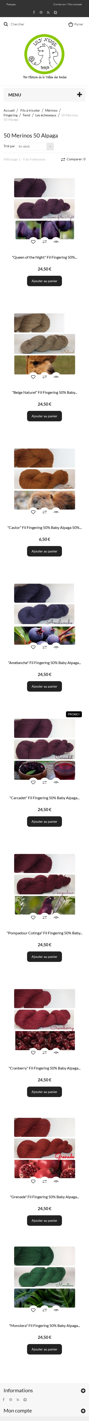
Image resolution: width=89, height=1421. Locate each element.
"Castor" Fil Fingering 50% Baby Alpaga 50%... (44, 527)
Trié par (9, 146)
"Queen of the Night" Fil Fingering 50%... (44, 257)
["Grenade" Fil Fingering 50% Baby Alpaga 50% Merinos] (44, 1148)
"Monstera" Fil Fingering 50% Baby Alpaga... (44, 1325)
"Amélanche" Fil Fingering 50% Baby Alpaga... (44, 662)
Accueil (9, 110)
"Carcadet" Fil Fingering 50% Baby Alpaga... (44, 797)
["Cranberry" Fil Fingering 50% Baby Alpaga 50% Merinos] (44, 1019)
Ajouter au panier (44, 281)
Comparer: (75, 159)
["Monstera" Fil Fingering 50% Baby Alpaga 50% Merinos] (44, 1277)
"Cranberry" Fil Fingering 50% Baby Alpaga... (44, 1068)
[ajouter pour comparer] (44, 242)
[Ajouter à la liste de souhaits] (33, 242)
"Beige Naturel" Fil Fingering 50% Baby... (44, 392)
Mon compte (18, 1410)
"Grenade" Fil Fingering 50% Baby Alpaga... (44, 1196)
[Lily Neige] (44, 52)
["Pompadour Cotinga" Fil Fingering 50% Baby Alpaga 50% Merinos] (44, 884)
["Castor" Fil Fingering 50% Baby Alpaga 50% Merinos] (44, 479)
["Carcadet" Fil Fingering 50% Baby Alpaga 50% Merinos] (44, 749)
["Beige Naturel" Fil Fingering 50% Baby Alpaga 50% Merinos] (44, 344)
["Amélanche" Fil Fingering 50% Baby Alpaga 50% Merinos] (44, 614)
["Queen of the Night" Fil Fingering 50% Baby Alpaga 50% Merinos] (44, 209)
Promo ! (74, 714)
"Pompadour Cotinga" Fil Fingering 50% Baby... (44, 933)
